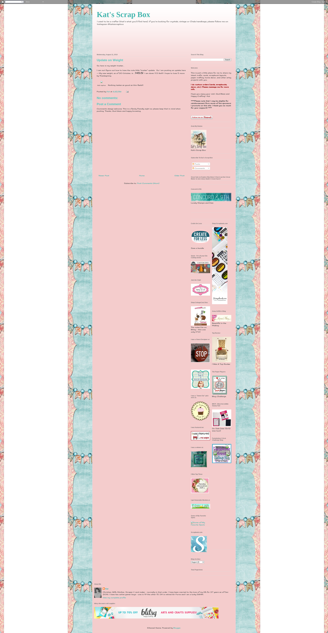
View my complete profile (114, 598)
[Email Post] (127, 92)
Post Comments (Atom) (148, 183)
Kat (106, 589)
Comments (199, 168)
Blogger (177, 628)
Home (142, 176)
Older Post (179, 176)
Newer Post (104, 176)
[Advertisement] (219, 508)
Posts (197, 164)
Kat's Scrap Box (123, 14)
